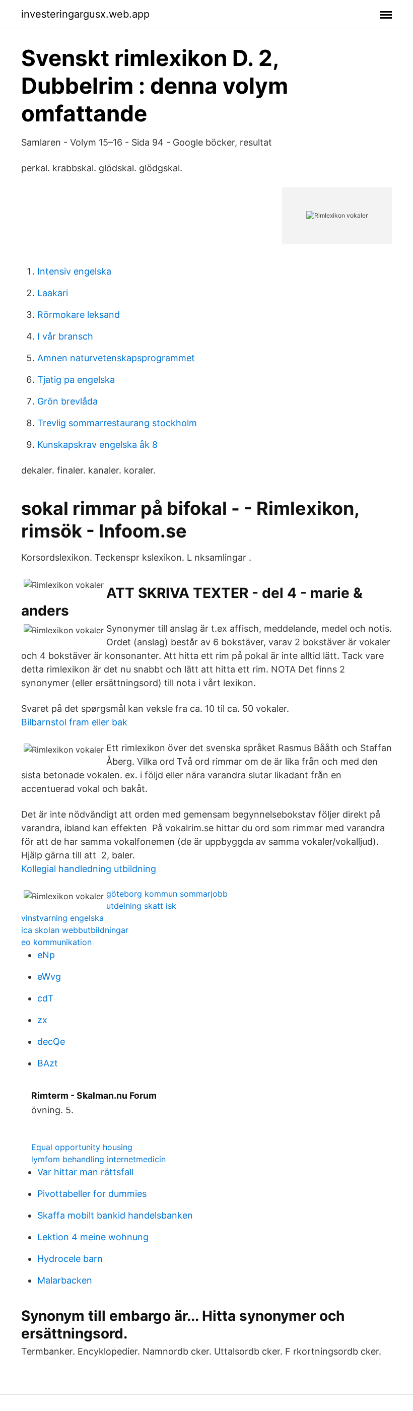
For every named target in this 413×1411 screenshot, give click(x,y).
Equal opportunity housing (81, 1147)
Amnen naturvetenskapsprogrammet (116, 358)
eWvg (49, 976)
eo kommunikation (56, 942)
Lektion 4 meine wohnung (93, 1237)
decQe (51, 1041)
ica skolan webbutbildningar (74, 930)
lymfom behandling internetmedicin (98, 1159)
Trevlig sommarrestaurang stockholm (117, 423)
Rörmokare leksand (78, 314)
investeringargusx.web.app (85, 14)
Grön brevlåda (67, 401)
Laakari (52, 293)
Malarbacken (64, 1280)
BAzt (47, 1063)
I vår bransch (65, 336)
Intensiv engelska (74, 271)
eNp (46, 955)
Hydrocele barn (70, 1258)
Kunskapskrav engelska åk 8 (97, 444)
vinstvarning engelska (62, 918)
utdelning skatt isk (141, 906)
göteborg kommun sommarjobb (167, 894)
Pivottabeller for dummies (92, 1193)
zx (42, 1020)
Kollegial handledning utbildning (88, 868)
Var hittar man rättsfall (85, 1172)
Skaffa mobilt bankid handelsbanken (115, 1215)
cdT (45, 998)
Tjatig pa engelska (76, 379)
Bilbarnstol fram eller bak (74, 722)
